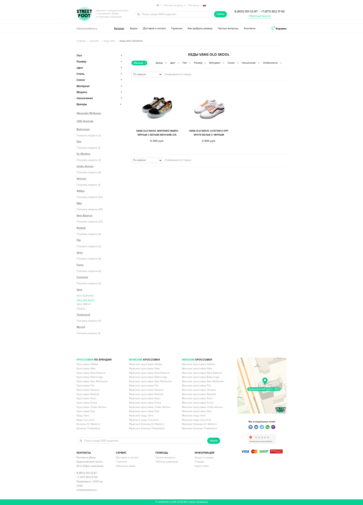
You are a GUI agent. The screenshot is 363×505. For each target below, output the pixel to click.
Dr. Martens (83, 153)
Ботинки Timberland (88, 428)
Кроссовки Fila (85, 385)
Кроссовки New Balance (91, 373)
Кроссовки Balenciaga (90, 377)
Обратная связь (125, 466)
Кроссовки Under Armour (92, 407)
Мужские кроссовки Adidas (145, 364)
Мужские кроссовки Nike (144, 368)
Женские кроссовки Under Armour (202, 407)
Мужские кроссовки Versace (146, 389)
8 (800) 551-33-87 (246, 11)
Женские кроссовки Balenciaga (201, 377)
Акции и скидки (204, 457)
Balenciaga (83, 129)
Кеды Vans (109, 40)
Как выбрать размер (200, 28)
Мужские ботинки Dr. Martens (146, 424)
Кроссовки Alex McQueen (92, 381)
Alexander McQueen (89, 113)
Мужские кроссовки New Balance (149, 373)
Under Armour (85, 166)
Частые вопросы (228, 28)
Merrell (81, 327)
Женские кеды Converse (196, 420)
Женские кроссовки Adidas (198, 364)
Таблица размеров (166, 461)
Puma (80, 264)
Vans (79, 289)
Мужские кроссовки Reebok (146, 394)
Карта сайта (202, 466)
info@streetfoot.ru (87, 28)
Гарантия (176, 28)
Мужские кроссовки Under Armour (150, 407)
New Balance (84, 215)
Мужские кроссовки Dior (144, 411)
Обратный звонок (260, 16)
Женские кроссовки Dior (197, 411)
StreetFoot (84, 14)
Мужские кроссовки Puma (145, 402)
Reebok (81, 227)
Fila (79, 240)
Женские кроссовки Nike (197, 368)
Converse (82, 277)
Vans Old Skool (85, 300)
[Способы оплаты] (262, 452)
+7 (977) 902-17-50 (273, 11)
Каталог (119, 28)
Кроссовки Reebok (88, 394)
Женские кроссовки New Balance (202, 373)
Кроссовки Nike (86, 368)
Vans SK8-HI (84, 304)
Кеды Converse (86, 420)
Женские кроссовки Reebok (199, 394)
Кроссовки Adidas (87, 364)
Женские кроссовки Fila (196, 385)
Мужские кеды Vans (141, 415)
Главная (81, 40)
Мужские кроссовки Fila (143, 385)
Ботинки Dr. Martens (88, 424)
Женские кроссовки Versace (199, 389)
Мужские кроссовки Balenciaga (148, 377)
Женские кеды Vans (194, 415)
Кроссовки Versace (88, 389)
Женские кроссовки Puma (197, 402)
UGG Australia (85, 121)
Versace (81, 178)
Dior (79, 141)
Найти (220, 14)
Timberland (83, 314)
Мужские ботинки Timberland (146, 428)
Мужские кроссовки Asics (144, 398)
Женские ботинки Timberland (199, 428)
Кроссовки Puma (87, 402)
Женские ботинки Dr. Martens (199, 424)
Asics (80, 252)
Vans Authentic (85, 295)
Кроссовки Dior (86, 411)
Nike (79, 203)
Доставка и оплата (154, 28)
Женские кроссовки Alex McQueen (203, 381)
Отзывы (199, 461)
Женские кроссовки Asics (197, 398)
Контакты (249, 28)
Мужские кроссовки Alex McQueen (150, 381)
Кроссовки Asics (86, 398)
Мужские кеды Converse (144, 420)
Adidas (81, 190)
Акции (133, 28)
